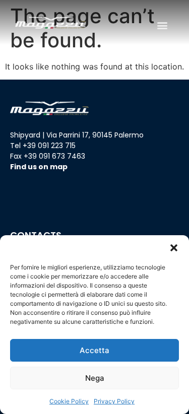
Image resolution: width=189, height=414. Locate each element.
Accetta (94, 350)
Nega (94, 378)
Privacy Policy (114, 401)
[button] (174, 248)
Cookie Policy (69, 401)
